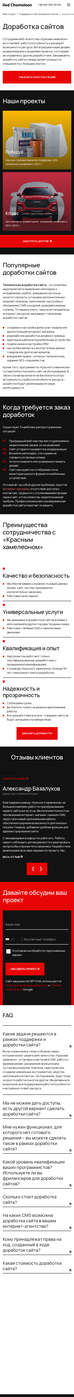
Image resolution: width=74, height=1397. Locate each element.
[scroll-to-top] (65, 1388)
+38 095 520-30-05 (49, 5)
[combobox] (14, 939)
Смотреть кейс (14, 778)
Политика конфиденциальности (27, 985)
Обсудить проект (23, 968)
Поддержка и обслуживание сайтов (38, 14)
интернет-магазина (16, 489)
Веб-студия (9, 14)
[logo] (17, 5)
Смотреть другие (36, 241)
